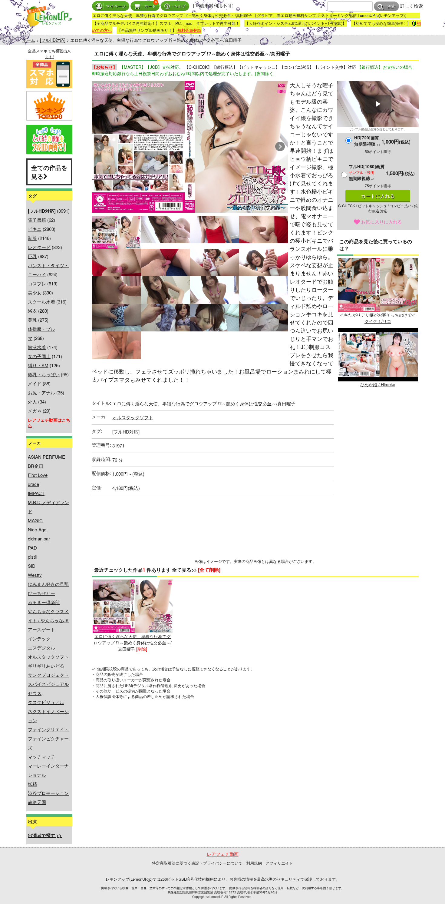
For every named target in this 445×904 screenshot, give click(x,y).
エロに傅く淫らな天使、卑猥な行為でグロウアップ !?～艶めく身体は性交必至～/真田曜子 (133, 642)
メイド (34, 383)
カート (150, 6)
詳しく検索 (411, 5)
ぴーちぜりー (41, 593)
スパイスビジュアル (48, 684)
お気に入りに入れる (381, 221)
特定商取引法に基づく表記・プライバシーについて (197, 863)
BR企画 (35, 466)
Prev (99, 146)
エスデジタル (41, 647)
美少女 (34, 292)
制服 (32, 238)
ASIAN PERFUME (46, 457)
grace (33, 484)
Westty (35, 575)
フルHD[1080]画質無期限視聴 (366, 172)
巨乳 (32, 256)
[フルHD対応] (52, 40)
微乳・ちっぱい (44, 374)
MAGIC (35, 520)
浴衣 (32, 310)
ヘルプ (180, 6)
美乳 (32, 320)
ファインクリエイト (48, 729)
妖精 (32, 784)
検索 (391, 6)
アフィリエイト (279, 863)
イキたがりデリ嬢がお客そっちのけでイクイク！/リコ (378, 318)
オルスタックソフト (48, 656)
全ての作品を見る (49, 172)
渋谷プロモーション (48, 793)
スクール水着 (41, 301)
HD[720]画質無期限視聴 (367, 141)
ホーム (28, 40)
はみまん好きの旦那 (48, 584)
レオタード (39, 247)
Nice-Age (37, 529)
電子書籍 (37, 220)
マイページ (116, 6)
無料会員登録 (189, 30)
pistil (32, 556)
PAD (32, 547)
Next (280, 146)
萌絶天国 (37, 802)
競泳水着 (37, 347)
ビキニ (34, 229)
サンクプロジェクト (48, 675)
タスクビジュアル (46, 702)
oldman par (39, 538)
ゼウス (34, 693)
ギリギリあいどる (46, 666)
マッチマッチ (41, 756)
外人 (32, 401)
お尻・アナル (41, 392)
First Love (38, 475)
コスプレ (37, 283)
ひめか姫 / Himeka (377, 384)
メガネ (34, 410)
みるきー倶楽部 (44, 602)
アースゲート (41, 629)
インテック (39, 638)
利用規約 (254, 863)
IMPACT (36, 493)
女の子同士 (39, 356)
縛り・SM (38, 365)
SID (31, 566)
